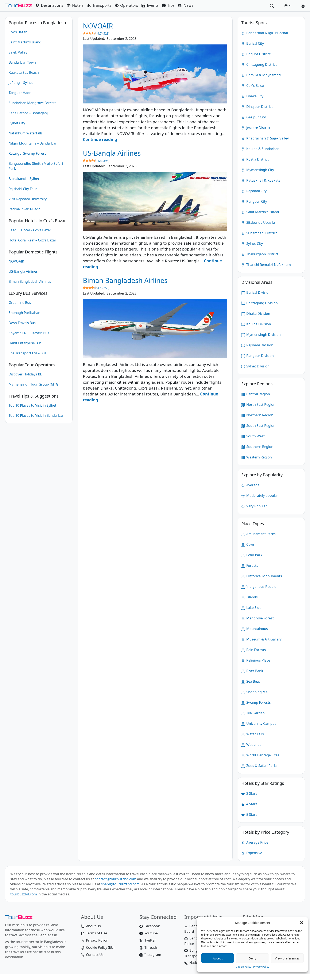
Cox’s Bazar (18, 32)
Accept (217, 958)
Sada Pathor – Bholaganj (28, 113)
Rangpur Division (259, 355)
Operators (129, 5)
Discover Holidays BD (26, 374)
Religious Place (257, 660)
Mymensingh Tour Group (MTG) (34, 384)
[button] (301, 922)
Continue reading (100, 139)
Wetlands (253, 744)
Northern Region (259, 415)
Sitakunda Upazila (260, 222)
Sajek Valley (18, 52)
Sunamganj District (261, 233)
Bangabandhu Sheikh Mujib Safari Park (36, 166)
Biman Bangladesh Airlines (30, 281)
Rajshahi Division (259, 345)
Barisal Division (258, 292)
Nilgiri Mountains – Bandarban (33, 143)
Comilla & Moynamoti (263, 75)
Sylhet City (17, 123)
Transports (101, 5)
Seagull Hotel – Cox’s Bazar (30, 230)
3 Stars (251, 793)
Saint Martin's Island (25, 42)
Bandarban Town (22, 62)
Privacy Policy (261, 967)
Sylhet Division (257, 366)
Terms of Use (96, 933)
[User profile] (301, 5)
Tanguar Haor (20, 92)
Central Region (257, 394)
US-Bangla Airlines (23, 271)
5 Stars (251, 814)
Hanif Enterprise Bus (25, 343)
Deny (252, 958)
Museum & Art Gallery (263, 639)
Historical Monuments (263, 576)
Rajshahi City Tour (23, 188)
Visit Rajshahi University (28, 199)
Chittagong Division (261, 303)
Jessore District (257, 127)
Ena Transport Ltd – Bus (27, 353)
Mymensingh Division (263, 334)
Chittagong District (261, 64)
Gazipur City (255, 117)
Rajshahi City (256, 191)
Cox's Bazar (255, 85)
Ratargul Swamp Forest (27, 153)
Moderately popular (261, 495)
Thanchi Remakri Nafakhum (268, 264)
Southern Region (259, 446)
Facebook (152, 926)
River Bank (254, 671)
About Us (93, 926)
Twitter (150, 940)
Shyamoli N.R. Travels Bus (29, 333)
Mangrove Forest (259, 618)
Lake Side (253, 607)
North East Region (260, 404)
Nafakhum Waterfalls (26, 133)
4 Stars (251, 804)
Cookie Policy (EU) (100, 947)
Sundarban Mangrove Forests (32, 102)
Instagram (152, 954)
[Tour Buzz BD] (18, 5)
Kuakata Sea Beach (24, 72)
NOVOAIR (16, 261)
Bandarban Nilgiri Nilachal (266, 33)
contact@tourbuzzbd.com (115, 879)
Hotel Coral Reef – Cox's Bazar (32, 240)
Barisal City (254, 43)
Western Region (258, 457)
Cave (249, 544)
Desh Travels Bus (22, 322)
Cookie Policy (243, 967)
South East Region (260, 425)
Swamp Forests (258, 702)
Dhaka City (254, 96)
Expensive (253, 853)
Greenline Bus (20, 302)
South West (255, 436)
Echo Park (253, 555)
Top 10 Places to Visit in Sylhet (32, 405)
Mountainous (256, 628)
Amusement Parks (260, 534)
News (188, 5)
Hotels (78, 5)
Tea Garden (255, 713)
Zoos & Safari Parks (261, 765)
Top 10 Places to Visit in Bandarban (36, 415)
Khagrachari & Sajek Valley (267, 138)
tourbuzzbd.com (23, 894)
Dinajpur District (259, 106)
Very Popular (256, 506)
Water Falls (254, 734)
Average (252, 485)
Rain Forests (255, 649)
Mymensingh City (259, 169)
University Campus (260, 723)
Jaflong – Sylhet (21, 82)
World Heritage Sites (262, 755)
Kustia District (257, 159)
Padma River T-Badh (24, 209)
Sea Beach (254, 681)
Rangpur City (256, 201)
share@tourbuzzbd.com (120, 884)
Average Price (256, 842)
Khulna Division (258, 324)
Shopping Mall (257, 692)
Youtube (151, 933)
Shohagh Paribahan (24, 312)
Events (153, 5)
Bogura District (258, 54)
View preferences (287, 958)
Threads (151, 947)
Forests (251, 565)
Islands (251, 597)
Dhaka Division (257, 313)
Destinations (52, 5)
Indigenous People (260, 586)
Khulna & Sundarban (262, 148)
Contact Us (95, 954)
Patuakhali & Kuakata (262, 180)
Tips (171, 5)
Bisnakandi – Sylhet (24, 178)
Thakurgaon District (261, 254)
